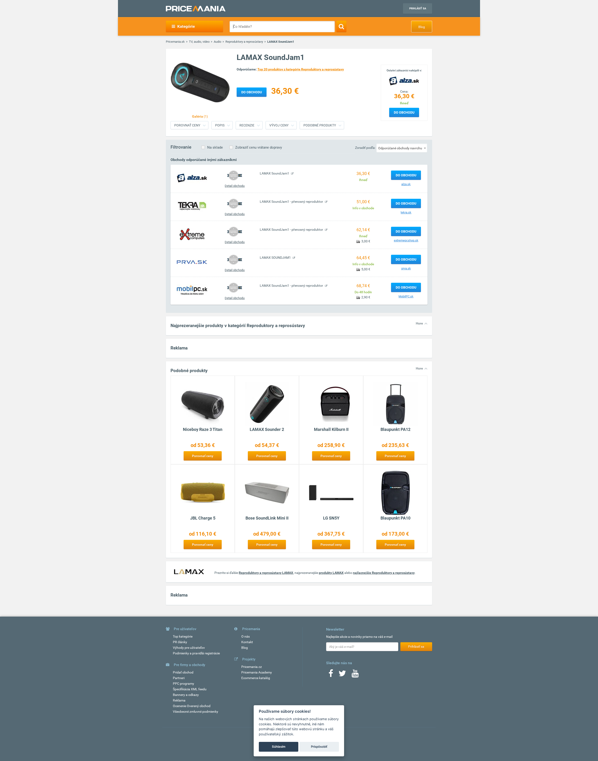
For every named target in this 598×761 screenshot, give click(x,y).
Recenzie (246, 125)
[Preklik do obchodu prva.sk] (192, 262)
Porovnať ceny (187, 125)
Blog (421, 27)
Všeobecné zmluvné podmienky (195, 711)
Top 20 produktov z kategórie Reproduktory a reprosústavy (300, 69)
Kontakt (247, 642)
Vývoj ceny (278, 125)
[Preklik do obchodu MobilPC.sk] (192, 290)
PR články (180, 642)
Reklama (179, 700)
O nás (245, 636)
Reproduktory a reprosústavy (244, 41)
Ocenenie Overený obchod (191, 706)
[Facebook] (330, 675)
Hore (419, 323)
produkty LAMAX (331, 573)
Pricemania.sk (175, 41)
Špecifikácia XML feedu (189, 689)
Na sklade (215, 147)
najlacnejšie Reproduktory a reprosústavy (384, 573)
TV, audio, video (199, 41)
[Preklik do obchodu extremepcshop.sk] (192, 234)
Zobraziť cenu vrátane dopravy (258, 147)
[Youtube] (355, 675)
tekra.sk (406, 212)
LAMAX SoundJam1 (275, 173)
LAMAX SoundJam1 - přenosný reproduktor (292, 201)
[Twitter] (342, 675)
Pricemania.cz (251, 667)
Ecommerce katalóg (255, 678)
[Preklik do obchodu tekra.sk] (192, 206)
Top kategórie (182, 636)
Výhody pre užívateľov (189, 647)
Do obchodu (404, 112)
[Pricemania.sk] (195, 8)
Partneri (179, 678)
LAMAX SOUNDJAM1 (276, 257)
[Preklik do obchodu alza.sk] (192, 178)
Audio (217, 41)
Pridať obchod (183, 672)
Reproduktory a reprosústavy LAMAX (266, 573)
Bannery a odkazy (186, 695)
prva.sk (406, 268)
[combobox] (401, 148)
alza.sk (406, 184)
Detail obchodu (235, 186)
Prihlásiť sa (417, 8)
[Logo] (404, 80)
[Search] (341, 26)
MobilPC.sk (406, 296)
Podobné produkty (319, 125)
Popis (219, 125)
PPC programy (183, 683)
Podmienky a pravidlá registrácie (196, 653)
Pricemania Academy (256, 672)
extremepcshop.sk (406, 240)
